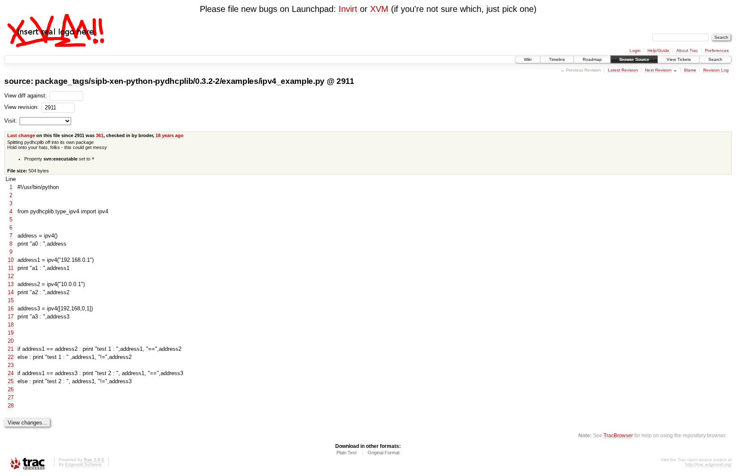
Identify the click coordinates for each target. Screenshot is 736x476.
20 (11, 341)
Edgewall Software (83, 464)
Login (635, 50)
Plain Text (346, 452)
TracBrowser (618, 435)
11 (11, 268)
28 (11, 405)
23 (11, 365)
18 (11, 324)
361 (100, 135)
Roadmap (592, 59)
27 (11, 397)
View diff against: (26, 95)
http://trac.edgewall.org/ (708, 464)
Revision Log (716, 70)
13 (11, 284)
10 (11, 260)
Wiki (528, 59)
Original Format (384, 452)
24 (11, 373)
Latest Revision (623, 70)
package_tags (62, 81)
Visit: (10, 121)
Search (715, 59)
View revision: (21, 107)
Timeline (557, 59)
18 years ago (169, 135)
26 (11, 389)
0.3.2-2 (207, 81)
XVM (379, 9)
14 (11, 292)
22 (11, 357)
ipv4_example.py (292, 81)
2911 (345, 81)
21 (11, 349)
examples (239, 81)
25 (11, 381)
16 (11, 308)
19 (11, 333)
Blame (690, 70)
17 (11, 316)
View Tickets (679, 59)
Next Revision (658, 70)
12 (11, 276)
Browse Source (634, 59)
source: (18, 81)
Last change (21, 135)
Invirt (348, 9)
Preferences (717, 50)
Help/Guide (658, 50)
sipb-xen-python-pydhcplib (142, 81)
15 (11, 300)
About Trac (687, 50)
